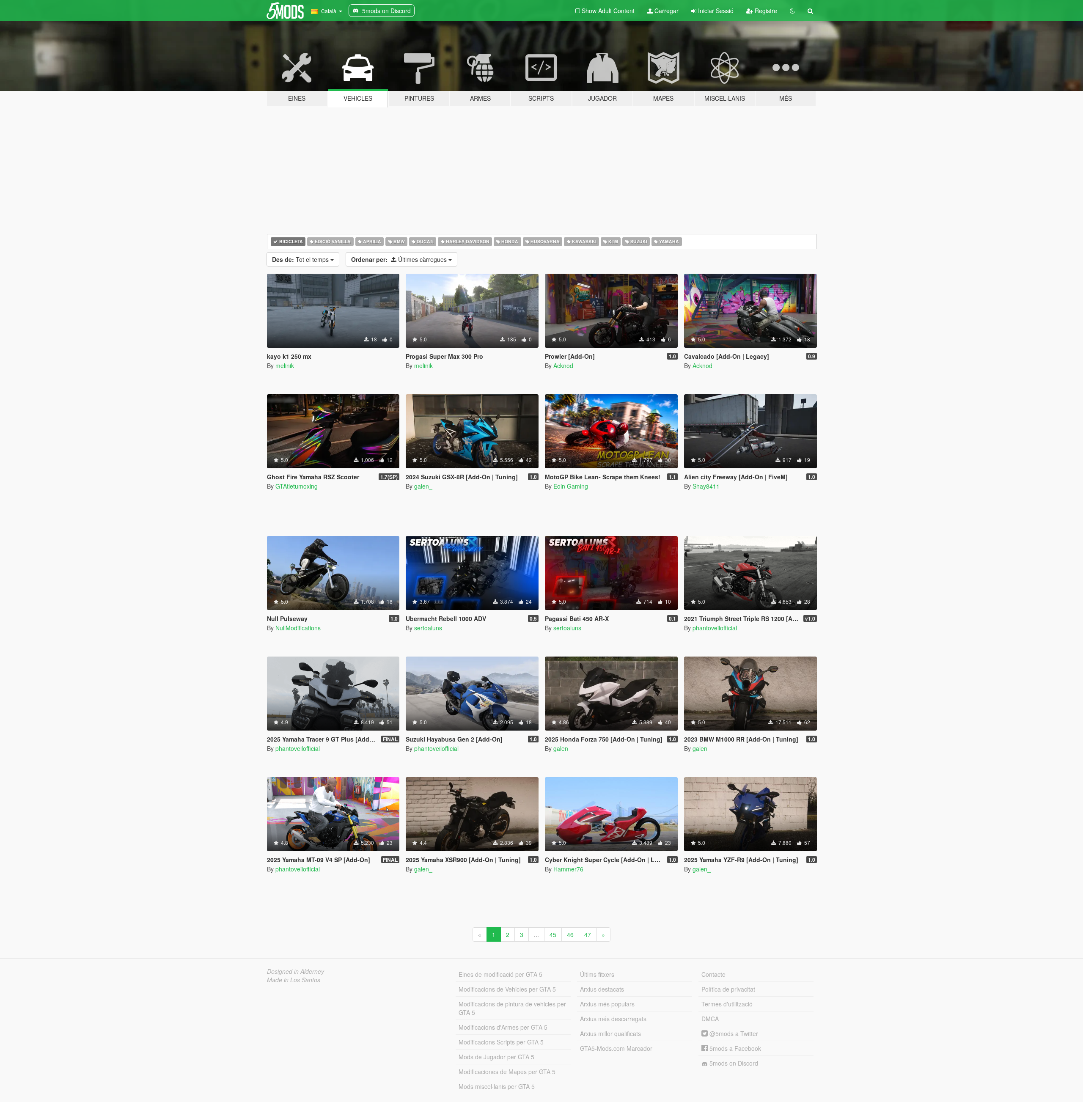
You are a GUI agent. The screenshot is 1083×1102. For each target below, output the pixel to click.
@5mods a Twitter (733, 1033)
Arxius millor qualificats (610, 1033)
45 (553, 934)
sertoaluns (428, 628)
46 (570, 934)
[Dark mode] (792, 10)
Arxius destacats (602, 989)
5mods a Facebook (734, 1048)
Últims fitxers (597, 974)
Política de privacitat (728, 989)
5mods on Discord (733, 1063)
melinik (284, 365)
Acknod (563, 365)
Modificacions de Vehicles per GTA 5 (507, 989)
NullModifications (298, 628)
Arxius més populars (607, 1004)
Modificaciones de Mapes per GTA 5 (507, 1071)
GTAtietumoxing (296, 486)
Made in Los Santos (293, 980)
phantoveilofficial (715, 628)
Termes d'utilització (727, 1004)
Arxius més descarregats (613, 1018)
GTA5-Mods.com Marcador (616, 1048)
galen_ (423, 486)
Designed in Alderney (295, 971)
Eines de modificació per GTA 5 (500, 974)
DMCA (710, 1018)
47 (587, 934)
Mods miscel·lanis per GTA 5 (497, 1086)
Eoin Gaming (570, 486)
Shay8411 (706, 486)
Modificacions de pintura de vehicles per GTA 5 (512, 1008)
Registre (765, 10)
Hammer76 (568, 869)
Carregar (666, 10)
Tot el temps (301, 259)
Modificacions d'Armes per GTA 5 (503, 1027)
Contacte (713, 974)
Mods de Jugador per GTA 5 (496, 1057)
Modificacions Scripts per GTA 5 (501, 1042)
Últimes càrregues (399, 259)
